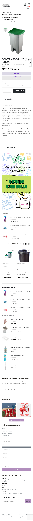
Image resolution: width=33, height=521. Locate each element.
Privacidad (4, 430)
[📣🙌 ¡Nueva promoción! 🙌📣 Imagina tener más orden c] (24, 410)
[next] (28, 59)
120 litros (8, 85)
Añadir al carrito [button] (12, 250)
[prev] (26, 59)
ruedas (22, 85)
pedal (19, 85)
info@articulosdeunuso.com (9, 489)
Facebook (30, 59)
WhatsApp (30, 65)
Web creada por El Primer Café (22, 517)
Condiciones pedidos (7, 433)
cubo (17, 85)
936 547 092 (7, 6)
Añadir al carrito (19, 91)
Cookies (4, 428)
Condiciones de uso (7, 431)
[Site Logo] (5, 4)
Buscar (28, 501)
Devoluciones (5, 435)
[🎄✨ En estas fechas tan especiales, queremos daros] (9, 410)
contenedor (13, 85)
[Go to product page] (5, 219)
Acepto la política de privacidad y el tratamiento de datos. (17, 466)
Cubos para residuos (11, 83)
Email (30, 62)
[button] (21, 4)
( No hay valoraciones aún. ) (18, 64)
